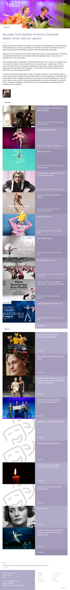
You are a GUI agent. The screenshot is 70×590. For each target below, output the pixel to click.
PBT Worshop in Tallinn (46, 260)
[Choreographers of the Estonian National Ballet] (19, 116)
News (40, 573)
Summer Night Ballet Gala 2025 (50, 304)
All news (40, 552)
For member (56, 573)
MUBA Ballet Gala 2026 (46, 130)
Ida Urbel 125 (42, 508)
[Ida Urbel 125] (19, 516)
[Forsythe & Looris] (19, 225)
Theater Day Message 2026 (48, 443)
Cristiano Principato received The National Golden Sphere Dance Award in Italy (50, 532)
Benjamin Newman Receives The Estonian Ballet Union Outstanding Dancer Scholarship (51, 380)
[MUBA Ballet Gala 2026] (19, 138)
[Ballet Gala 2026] (19, 160)
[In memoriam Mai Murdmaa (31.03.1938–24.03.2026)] (19, 473)
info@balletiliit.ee (12, 581)
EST (51, 4)
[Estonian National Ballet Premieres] (19, 181)
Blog (54, 578)
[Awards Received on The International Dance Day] (19, 343)
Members (41, 581)
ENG (55, 4)
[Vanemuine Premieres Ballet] (19, 290)
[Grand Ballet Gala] (19, 246)
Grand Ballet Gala (44, 238)
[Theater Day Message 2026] (19, 451)
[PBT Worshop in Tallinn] (19, 268)
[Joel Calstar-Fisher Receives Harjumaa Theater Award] (19, 408)
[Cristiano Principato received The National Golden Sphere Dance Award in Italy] (19, 538)
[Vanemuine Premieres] (19, 203)
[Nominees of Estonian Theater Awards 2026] (19, 495)
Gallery (55, 576)
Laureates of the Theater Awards (50, 422)
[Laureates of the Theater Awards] (19, 430)
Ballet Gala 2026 (44, 152)
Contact (55, 581)
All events (41, 326)
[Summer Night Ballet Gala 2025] (19, 312)
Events (40, 576)
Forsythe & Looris (44, 217)
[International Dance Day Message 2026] (19, 364)
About (40, 578)
